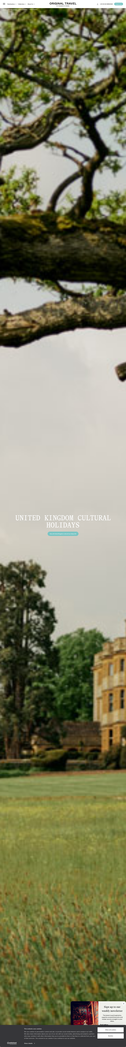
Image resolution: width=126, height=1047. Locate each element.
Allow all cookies (110, 1030)
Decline (110, 1036)
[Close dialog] (123, 1003)
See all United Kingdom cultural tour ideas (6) (63, 534)
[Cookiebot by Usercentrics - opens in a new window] (12, 1043)
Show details (28, 1043)
